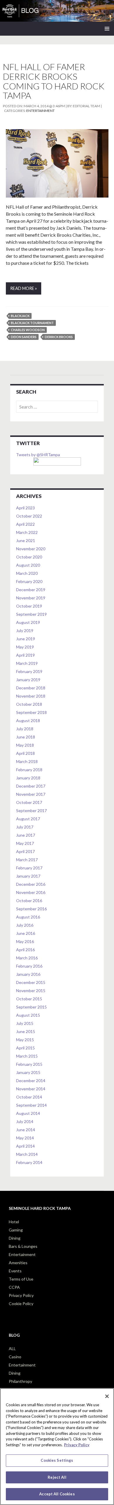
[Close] (107, 1396)
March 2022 (27, 532)
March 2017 (27, 859)
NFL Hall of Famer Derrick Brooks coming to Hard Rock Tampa (53, 81)
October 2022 (29, 515)
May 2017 (25, 843)
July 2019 (24, 630)
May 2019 (25, 646)
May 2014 (25, 1137)
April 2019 (25, 655)
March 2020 (27, 573)
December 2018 (30, 687)
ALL (12, 1348)
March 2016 (27, 957)
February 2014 (29, 1162)
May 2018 (25, 745)
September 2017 (31, 810)
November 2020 (30, 548)
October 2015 (29, 998)
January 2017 (28, 875)
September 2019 (31, 614)
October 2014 (29, 1096)
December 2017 (30, 785)
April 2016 (25, 949)
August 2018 (28, 720)
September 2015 (31, 1006)
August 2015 (28, 1015)
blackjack (20, 316)
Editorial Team (86, 106)
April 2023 (25, 507)
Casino (15, 1356)
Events (15, 1270)
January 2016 (28, 974)
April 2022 (25, 524)
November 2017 (30, 794)
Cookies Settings (57, 1460)
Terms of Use (21, 1278)
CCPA (14, 1287)
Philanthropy (20, 1381)
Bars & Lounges (23, 1246)
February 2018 (29, 769)
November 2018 (30, 695)
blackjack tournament (32, 323)
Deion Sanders (24, 337)
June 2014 (25, 1129)
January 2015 (28, 1072)
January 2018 (28, 777)
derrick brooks (59, 337)
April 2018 (25, 753)
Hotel (14, 1221)
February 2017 (29, 867)
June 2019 (25, 638)
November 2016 (30, 892)
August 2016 (28, 916)
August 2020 (28, 565)
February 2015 (29, 1064)
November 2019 (30, 597)
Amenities (18, 1262)
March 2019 (27, 663)
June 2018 (25, 736)
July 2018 (24, 728)
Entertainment (40, 110)
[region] (57, 1446)
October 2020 (29, 556)
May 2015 (25, 1039)
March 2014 (27, 1154)
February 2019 (29, 671)
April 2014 (25, 1146)
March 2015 (27, 1056)
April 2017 (25, 851)
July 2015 (24, 1023)
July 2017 (24, 826)
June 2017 (25, 835)
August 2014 (28, 1113)
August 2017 (28, 818)
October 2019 (29, 605)
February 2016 (29, 965)
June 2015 (25, 1031)
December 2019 (30, 589)
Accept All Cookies (57, 1494)
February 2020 (29, 581)
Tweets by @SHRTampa (38, 454)
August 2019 (28, 622)
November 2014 (30, 1088)
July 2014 (24, 1121)
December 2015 (30, 982)
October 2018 (29, 704)
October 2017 (29, 802)
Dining (14, 1238)
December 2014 (30, 1080)
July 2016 (24, 925)
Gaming (16, 1229)
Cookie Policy (21, 1303)
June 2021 (25, 540)
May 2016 (25, 941)
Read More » (23, 288)
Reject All (57, 1477)
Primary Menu (107, 29)
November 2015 (30, 990)
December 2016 (30, 884)
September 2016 (31, 908)
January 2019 (28, 679)
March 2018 (27, 761)
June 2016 (25, 933)
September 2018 (31, 712)
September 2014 (31, 1105)
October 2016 (29, 900)
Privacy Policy (21, 1295)
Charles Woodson (28, 330)
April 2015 (25, 1047)
